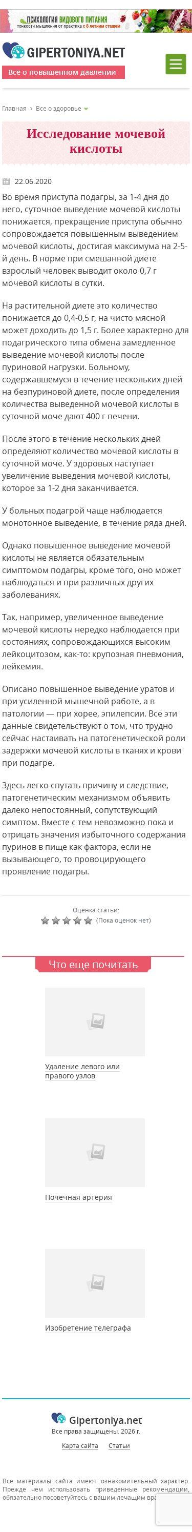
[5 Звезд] (89, 920)
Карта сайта (80, 1445)
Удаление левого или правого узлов (82, 1070)
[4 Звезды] (78, 920)
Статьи (119, 1445)
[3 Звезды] (67, 920)
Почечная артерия (78, 1197)
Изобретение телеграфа (88, 1328)
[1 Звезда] (46, 920)
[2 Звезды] (57, 920)
